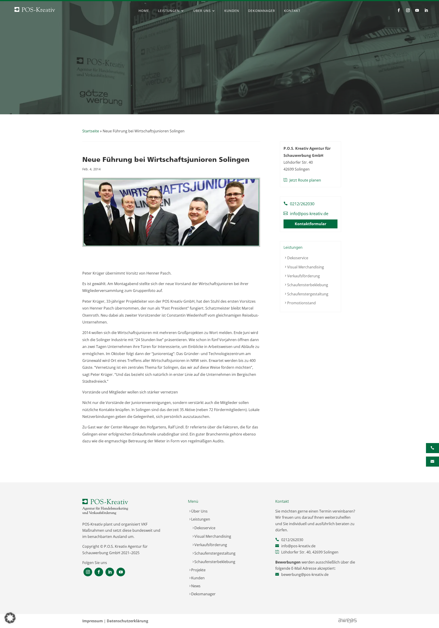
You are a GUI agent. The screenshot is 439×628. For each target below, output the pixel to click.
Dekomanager (261, 11)
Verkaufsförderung (303, 275)
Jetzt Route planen (305, 180)
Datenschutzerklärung (127, 620)
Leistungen (169, 11)
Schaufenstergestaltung (307, 293)
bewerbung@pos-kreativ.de (305, 574)
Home (144, 11)
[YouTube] (120, 572)
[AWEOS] (347, 622)
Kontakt (292, 11)
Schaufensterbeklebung (307, 284)
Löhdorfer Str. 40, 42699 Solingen (309, 552)
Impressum (92, 620)
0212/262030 (302, 203)
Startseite (90, 131)
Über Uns (202, 11)
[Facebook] (98, 572)
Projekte (198, 569)
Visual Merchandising (305, 266)
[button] (10, 618)
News (196, 585)
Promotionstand (301, 302)
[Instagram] (87, 572)
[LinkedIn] (109, 572)
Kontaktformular (310, 223)
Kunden (231, 11)
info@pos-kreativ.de (309, 213)
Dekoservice (297, 257)
